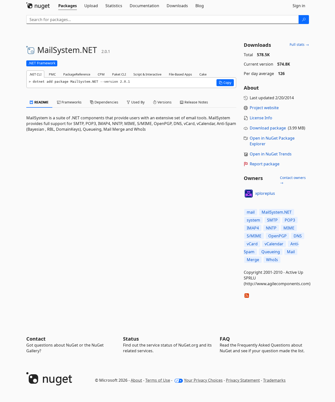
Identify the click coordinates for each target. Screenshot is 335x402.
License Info (261, 118)
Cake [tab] (203, 74)
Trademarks (274, 380)
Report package (264, 164)
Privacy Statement (243, 380)
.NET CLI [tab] (35, 74)
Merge (253, 259)
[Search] (304, 19)
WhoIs (272, 259)
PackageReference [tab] (76, 74)
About (136, 380)
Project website (264, 107)
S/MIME (254, 236)
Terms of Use (157, 380)
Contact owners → (293, 180)
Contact (36, 338)
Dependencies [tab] (105, 102)
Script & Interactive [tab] (147, 74)
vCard (252, 244)
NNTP (271, 228)
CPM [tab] (101, 74)
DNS (298, 236)
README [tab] (41, 102)
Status (131, 338)
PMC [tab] (52, 74)
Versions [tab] (164, 102)
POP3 (290, 220)
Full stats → (299, 44)
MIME (288, 228)
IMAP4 (253, 228)
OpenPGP (277, 236)
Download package (268, 128)
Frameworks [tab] (71, 102)
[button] (225, 82)
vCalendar (274, 244)
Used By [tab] (137, 102)
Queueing (270, 251)
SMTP (272, 220)
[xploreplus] (248, 193)
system (253, 220)
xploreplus (265, 193)
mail (251, 212)
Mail (291, 251)
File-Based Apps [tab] (180, 74)
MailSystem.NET (277, 212)
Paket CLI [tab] (119, 74)
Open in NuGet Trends (271, 154)
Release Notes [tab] (195, 102)
